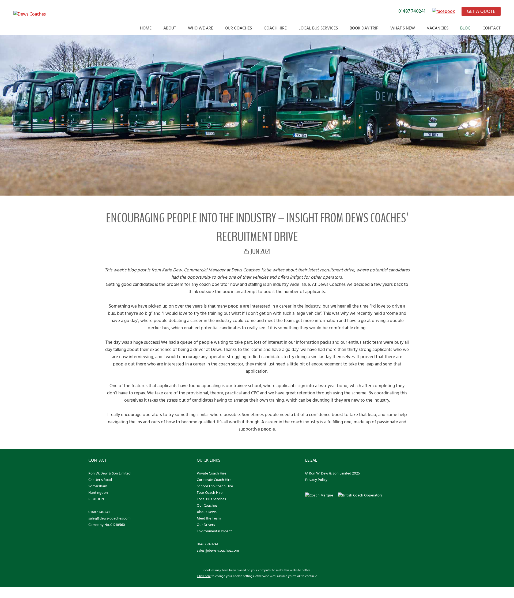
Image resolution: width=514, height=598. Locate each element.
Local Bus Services (318, 28)
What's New (402, 28)
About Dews (207, 512)
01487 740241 (411, 11)
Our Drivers (206, 525)
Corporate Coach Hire (214, 480)
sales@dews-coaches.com (109, 518)
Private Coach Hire (211, 473)
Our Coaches (238, 28)
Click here (204, 576)
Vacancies (437, 28)
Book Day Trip (364, 28)
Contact (491, 28)
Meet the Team (209, 518)
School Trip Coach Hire (215, 486)
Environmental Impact (214, 531)
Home (146, 28)
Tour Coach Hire (209, 493)
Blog (465, 28)
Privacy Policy (316, 480)
